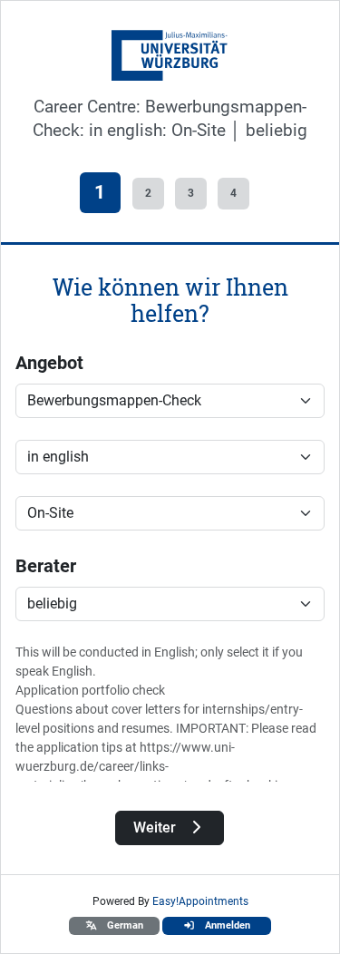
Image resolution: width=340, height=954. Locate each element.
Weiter (156, 827)
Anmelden (226, 925)
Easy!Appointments (200, 901)
